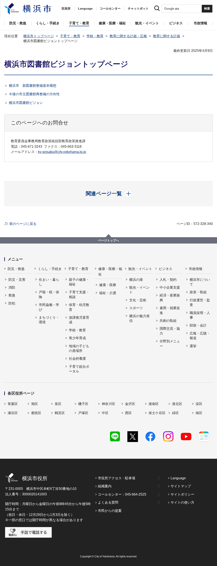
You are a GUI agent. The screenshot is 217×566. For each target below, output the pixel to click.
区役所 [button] (66, 8)
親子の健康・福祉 (79, 282)
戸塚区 (83, 413)
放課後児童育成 (79, 320)
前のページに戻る (22, 224)
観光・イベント (140, 269)
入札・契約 (168, 279)
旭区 (34, 404)
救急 (11, 295)
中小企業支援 (170, 287)
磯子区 (83, 404)
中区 (105, 413)
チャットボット (138, 8)
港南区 (154, 404)
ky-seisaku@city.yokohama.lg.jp (62, 152)
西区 (128, 413)
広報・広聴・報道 (200, 336)
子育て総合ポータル (79, 369)
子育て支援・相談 (79, 294)
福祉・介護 (107, 293)
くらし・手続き (50, 269)
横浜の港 (136, 279)
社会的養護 (77, 358)
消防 (11, 287)
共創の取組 (168, 320)
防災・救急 (16, 269)
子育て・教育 (70, 36)
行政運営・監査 (200, 302)
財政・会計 (198, 325)
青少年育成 (77, 338)
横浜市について (200, 282)
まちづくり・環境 (49, 320)
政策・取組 (198, 292)
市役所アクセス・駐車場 (116, 478)
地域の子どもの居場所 (79, 348)
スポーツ (136, 308)
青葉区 (13, 404)
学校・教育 (94, 36)
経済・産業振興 (170, 297)
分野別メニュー (170, 343)
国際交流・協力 (170, 331)
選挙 (193, 346)
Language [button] (85, 8)
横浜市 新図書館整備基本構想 (32, 85)
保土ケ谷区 (157, 413)
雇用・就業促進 (170, 310)
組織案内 (104, 486)
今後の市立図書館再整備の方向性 (34, 94)
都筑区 (36, 413)
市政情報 (195, 269)
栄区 (199, 404)
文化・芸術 (137, 300)
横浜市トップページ (38, 36)
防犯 (11, 303)
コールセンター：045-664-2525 (122, 494)
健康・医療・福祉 (110, 271)
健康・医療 (107, 285)
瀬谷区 (13, 413)
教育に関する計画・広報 (128, 36)
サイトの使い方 (182, 502)
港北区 (177, 404)
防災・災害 (16, 279)
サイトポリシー (182, 494)
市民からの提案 (110, 510)
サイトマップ (181, 486)
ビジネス (165, 269)
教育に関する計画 (166, 36)
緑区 (175, 413)
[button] (108, 194)
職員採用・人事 (200, 315)
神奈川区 (108, 404)
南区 (199, 413)
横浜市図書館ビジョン (26, 103)
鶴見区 (60, 413)
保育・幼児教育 (79, 307)
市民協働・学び (49, 307)
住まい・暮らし (49, 282)
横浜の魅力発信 (139, 318)
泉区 (58, 404)
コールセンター (110, 8)
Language (178, 478)
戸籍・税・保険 (49, 294)
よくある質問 (108, 502)
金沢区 (130, 404)
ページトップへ (108, 240)
